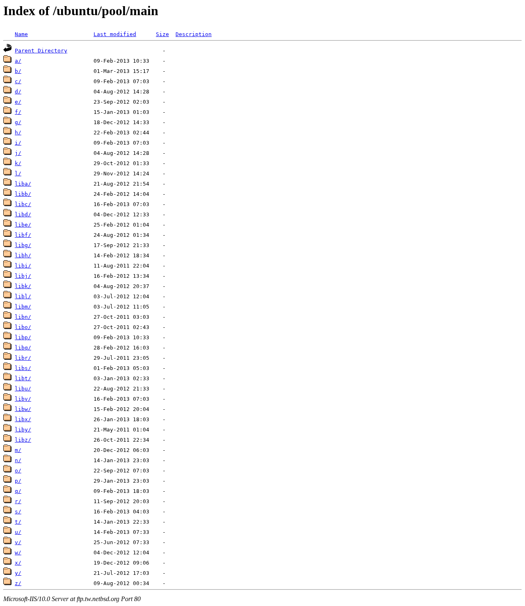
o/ (18, 471)
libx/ (23, 419)
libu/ (23, 389)
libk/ (23, 286)
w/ (18, 552)
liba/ (23, 184)
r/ (18, 501)
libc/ (23, 204)
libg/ (23, 245)
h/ (18, 132)
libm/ (23, 307)
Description (194, 34)
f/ (18, 112)
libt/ (23, 378)
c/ (18, 81)
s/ (18, 511)
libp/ (23, 337)
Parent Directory (41, 51)
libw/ (23, 409)
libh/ (23, 255)
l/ (18, 173)
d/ (18, 92)
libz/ (23, 440)
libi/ (23, 266)
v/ (18, 542)
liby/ (23, 430)
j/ (18, 153)
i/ (18, 143)
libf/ (23, 235)
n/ (18, 460)
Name (21, 34)
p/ (18, 481)
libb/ (23, 194)
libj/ (23, 276)
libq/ (23, 348)
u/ (18, 532)
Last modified (115, 34)
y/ (18, 573)
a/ (18, 61)
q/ (18, 491)
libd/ (23, 214)
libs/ (23, 368)
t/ (18, 522)
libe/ (23, 225)
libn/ (23, 317)
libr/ (23, 358)
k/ (18, 163)
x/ (18, 563)
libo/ (23, 327)
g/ (18, 122)
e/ (18, 102)
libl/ (23, 296)
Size (162, 34)
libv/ (23, 399)
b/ (18, 71)
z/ (18, 583)
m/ (18, 450)
